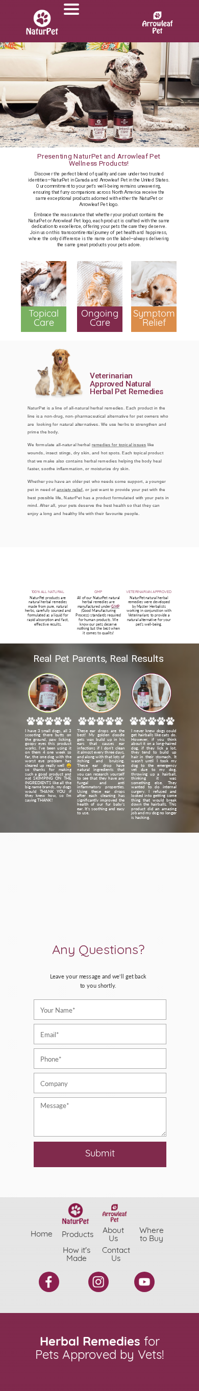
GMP (115, 606)
